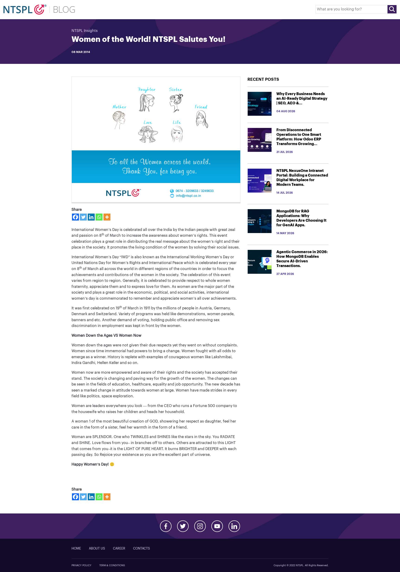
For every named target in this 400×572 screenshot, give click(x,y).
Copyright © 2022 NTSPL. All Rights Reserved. (301, 565)
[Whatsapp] (99, 217)
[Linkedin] (91, 217)
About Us (97, 548)
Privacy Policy (81, 565)
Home (76, 548)
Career (119, 548)
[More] (106, 217)
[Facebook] (75, 217)
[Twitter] (83, 217)
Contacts (141, 548)
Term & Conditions (112, 565)
